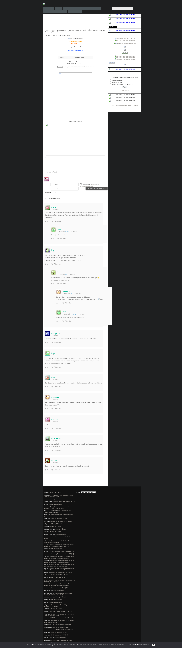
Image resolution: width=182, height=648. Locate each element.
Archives (78, 492)
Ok (153, 645)
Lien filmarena (49, 158)
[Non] (179, 645)
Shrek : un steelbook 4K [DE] (59, 627)
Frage (67, 231)
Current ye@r (48, 192)
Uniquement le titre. (117, 80)
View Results (125, 90)
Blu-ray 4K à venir (55, 492)
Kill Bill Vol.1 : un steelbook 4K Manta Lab (62, 618)
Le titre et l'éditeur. (117, 82)
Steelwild (73, 314)
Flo (66, 274)
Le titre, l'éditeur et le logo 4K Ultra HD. (123, 84)
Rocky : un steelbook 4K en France (61, 521)
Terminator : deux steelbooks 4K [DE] (61, 611)
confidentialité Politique (86, 186)
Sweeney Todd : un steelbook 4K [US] (64, 501)
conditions (93, 184)
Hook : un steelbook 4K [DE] (59, 518)
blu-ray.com (67, 67)
